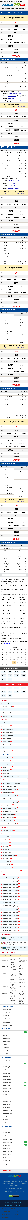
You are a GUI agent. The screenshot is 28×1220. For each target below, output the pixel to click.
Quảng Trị (21, 980)
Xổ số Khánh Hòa (7, 1142)
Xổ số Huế (5, 1129)
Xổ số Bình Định (7, 1148)
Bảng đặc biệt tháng (8, 732)
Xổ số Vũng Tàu (7, 1012)
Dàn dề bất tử (6, 761)
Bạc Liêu (12, 967)
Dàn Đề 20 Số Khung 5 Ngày (10, 893)
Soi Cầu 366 (6, 836)
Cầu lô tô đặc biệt (7, 706)
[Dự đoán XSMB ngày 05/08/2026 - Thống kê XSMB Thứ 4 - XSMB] (3, 943)
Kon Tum (21, 1000)
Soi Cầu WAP (6, 861)
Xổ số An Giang (7, 1088)
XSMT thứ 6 (22, 988)
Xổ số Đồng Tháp (7, 1067)
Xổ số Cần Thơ (7, 1063)
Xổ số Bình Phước (7, 1110)
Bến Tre (12, 964)
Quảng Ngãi (22, 993)
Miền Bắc (5, 955)
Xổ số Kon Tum (7, 1170)
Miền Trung (22, 955)
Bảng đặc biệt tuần (8, 729)
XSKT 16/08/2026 (21, 106)
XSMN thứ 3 (13, 969)
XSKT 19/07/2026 (21, 423)
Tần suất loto (6, 726)
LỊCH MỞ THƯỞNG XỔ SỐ (8, 952)
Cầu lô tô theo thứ (7, 716)
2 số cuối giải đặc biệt (8, 723)
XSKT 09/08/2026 (21, 193)
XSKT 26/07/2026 (21, 347)
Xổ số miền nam (6, 1057)
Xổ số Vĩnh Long (7, 1098)
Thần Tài (5, 1035)
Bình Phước (13, 993)
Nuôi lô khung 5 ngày (8, 817)
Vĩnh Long (12, 984)
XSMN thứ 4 (13, 975)
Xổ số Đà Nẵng (6, 1145)
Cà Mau (12, 961)
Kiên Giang (12, 1000)
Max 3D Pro (6, 1047)
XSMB (2, 12)
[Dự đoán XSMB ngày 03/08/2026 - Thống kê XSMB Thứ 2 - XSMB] (3, 948)
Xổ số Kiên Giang (7, 1116)
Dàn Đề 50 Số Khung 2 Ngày (10, 915)
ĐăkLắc (21, 965)
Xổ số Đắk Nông (7, 1167)
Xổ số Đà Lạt (6, 1123)
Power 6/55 (5, 1053)
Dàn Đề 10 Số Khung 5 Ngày (10, 884)
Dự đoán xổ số (6, 934)
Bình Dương (13, 985)
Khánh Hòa (21, 973)
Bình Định (21, 977)
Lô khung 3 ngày (7, 805)
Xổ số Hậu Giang (7, 1113)
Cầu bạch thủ (6, 703)
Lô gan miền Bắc (7, 744)
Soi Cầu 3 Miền (7, 864)
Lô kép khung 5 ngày (8, 820)
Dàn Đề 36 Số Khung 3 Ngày (10, 909)
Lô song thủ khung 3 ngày (10, 811)
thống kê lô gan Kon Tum (14, 93)
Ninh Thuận (22, 986)
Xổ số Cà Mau (6, 1073)
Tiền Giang (12, 998)
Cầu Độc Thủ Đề (7, 767)
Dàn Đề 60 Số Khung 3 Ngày (10, 927)
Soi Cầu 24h (6, 849)
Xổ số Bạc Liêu (7, 1019)
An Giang (12, 977)
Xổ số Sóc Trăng (7, 1082)
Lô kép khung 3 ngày (8, 814)
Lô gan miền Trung (8, 747)
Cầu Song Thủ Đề (7, 764)
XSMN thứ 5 (13, 982)
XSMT (13, 12)
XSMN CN (12, 1003)
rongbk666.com (6, 1217)
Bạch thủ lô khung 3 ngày (9, 808)
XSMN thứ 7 (13, 996)
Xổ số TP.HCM (6, 1070)
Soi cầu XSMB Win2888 (9, 855)
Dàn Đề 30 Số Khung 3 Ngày (10, 899)
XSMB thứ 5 (5, 980)
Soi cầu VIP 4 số (7, 852)
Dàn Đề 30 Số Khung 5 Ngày (10, 902)
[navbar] (1, 4)
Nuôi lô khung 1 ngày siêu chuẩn (11, 783)
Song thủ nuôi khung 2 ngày (10, 802)
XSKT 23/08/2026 (21, 19)
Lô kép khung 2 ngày (8, 798)
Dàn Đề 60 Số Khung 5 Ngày (10, 930)
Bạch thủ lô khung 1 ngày (9, 789)
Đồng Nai (12, 971)
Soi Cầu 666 (6, 843)
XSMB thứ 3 (5, 966)
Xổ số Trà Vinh (6, 1104)
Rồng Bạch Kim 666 (8, 830)
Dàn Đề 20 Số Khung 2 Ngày (10, 887)
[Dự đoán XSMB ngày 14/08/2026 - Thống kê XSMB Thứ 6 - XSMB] (3, 938)
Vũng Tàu (12, 966)
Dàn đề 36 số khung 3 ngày (10, 776)
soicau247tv (16, 1214)
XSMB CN (4, 1001)
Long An (12, 992)
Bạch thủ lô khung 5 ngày (9, 823)
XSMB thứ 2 (5, 960)
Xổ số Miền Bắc (7, 1009)
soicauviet (15, 1211)
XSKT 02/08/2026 (21, 269)
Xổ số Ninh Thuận (7, 1157)
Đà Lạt (11, 1001)
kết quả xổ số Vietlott (13, 185)
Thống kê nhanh (7, 738)
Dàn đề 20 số (6, 773)
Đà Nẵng (21, 972)
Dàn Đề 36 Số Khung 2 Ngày (10, 906)
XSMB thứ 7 (5, 993)
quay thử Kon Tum (11, 96)
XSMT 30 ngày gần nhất (18, 101)
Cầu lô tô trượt (6, 710)
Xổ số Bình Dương (8, 1101)
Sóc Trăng (12, 972)
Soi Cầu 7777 (6, 858)
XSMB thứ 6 (5, 986)
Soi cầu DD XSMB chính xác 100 (11, 871)
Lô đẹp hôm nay (7, 868)
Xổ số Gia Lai (6, 1160)
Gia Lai (20, 985)
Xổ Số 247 (4, 1208)
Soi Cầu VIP (5, 827)
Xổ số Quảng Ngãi (7, 1164)
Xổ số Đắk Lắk (6, 1022)
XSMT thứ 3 (22, 968)
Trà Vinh (12, 987)
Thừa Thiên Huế (23, 960)
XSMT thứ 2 (22, 961)
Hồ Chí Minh (13, 958)
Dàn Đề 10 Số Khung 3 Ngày (10, 881)
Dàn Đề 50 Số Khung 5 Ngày (10, 921)
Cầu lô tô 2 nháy (7, 713)
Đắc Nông (21, 994)
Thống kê (4, 719)
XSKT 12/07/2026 (21, 501)
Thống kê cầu (6, 700)
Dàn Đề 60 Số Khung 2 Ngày (10, 924)
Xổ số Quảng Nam (7, 1025)
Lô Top (4, 833)
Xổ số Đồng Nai (7, 1085)
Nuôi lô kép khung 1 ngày (9, 786)
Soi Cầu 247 (12, 1208)
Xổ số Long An (6, 1107)
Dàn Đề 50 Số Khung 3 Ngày (10, 918)
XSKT (9, 19)
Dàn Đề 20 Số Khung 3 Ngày (10, 890)
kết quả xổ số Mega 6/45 (14, 188)
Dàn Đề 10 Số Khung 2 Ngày (10, 878)
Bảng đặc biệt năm (8, 735)
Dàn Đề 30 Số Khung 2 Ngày (10, 896)
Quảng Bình (22, 979)
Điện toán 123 (6, 1038)
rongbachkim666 (6, 1214)
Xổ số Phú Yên (6, 1133)
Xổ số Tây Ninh (7, 1091)
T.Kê (25, 12)
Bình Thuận (13, 980)
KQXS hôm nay (12, 183)
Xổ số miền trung (7, 1126)
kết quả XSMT (11, 98)
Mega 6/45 (5, 1050)
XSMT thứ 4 (22, 975)
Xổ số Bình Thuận (7, 1095)
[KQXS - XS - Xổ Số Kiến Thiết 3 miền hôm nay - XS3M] (13, 5)
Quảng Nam (22, 966)
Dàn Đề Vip (5, 874)
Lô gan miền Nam (7, 751)
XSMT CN (21, 1003)
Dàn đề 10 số (6, 770)
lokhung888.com (6, 1211)
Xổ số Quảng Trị (7, 1154)
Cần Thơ (12, 974)
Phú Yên (21, 958)
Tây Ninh (12, 979)
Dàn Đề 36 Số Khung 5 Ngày (10, 912)
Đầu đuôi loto (6, 741)
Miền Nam (12, 955)
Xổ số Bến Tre (6, 1016)
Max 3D (5, 1044)
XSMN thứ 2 (13, 962)
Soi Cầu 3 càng (7, 757)
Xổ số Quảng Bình (7, 1151)
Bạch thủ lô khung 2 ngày (9, 795)
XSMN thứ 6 (13, 988)
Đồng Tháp (12, 959)
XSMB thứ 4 (5, 973)
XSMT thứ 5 (22, 982)
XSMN (8, 12)
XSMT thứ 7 (22, 996)
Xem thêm (14, 575)
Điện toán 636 (6, 1041)
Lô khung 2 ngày (7, 792)
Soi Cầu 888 (6, 840)
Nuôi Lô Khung (6, 780)
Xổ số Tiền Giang (7, 1119)
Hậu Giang (12, 995)
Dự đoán (19, 12)
